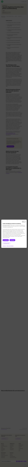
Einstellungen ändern (6, 243)
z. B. (6, 232)
